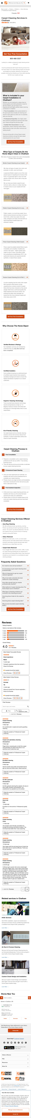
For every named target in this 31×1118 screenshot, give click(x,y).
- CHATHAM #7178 (7, 1005)
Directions (15, 1018)
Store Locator (4, 9)
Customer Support (19, 1038)
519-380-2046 (10, 1014)
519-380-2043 (9, 1015)
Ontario (11, 9)
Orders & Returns (6, 1055)
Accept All (15, 1114)
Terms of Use (4, 1089)
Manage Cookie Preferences (15, 1109)
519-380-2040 (7, 1012)
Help (3, 1058)
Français (14, 13)
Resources (5, 1062)
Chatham (17, 9)
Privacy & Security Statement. (11, 1106)
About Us (4, 1066)
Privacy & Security (12, 1089)
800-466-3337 (15, 58)
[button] (2, 3)
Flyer (26, 1018)
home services (24, 9)
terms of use (16, 1085)
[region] (15, 1104)
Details (5, 1018)
